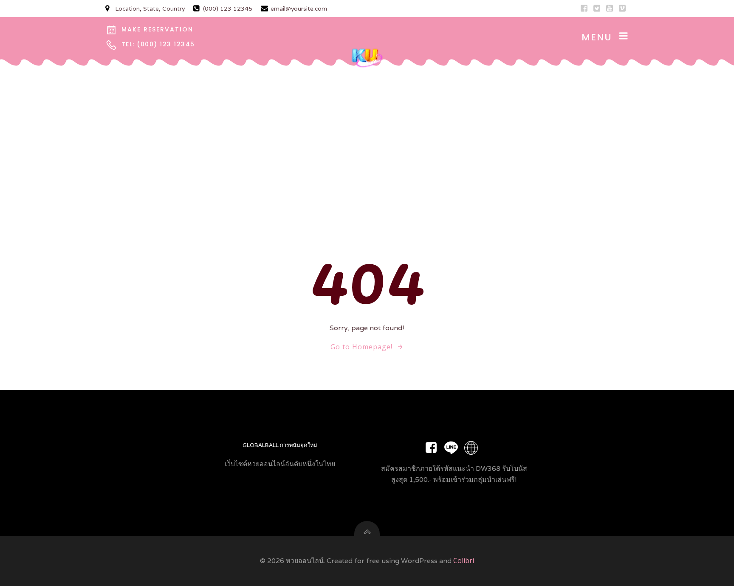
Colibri (463, 560)
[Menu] (623, 36)
